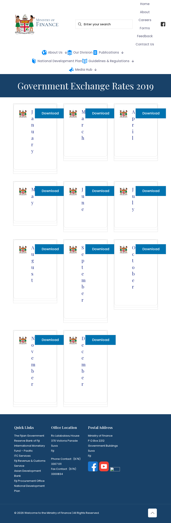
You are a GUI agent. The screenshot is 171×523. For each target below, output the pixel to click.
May (33, 195)
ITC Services (22, 456)
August (32, 263)
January (32, 131)
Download (50, 113)
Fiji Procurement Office (29, 481)
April (133, 125)
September (84, 273)
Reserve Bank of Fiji (27, 441)
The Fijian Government (29, 436)
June (83, 199)
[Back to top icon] (152, 513)
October (133, 267)
